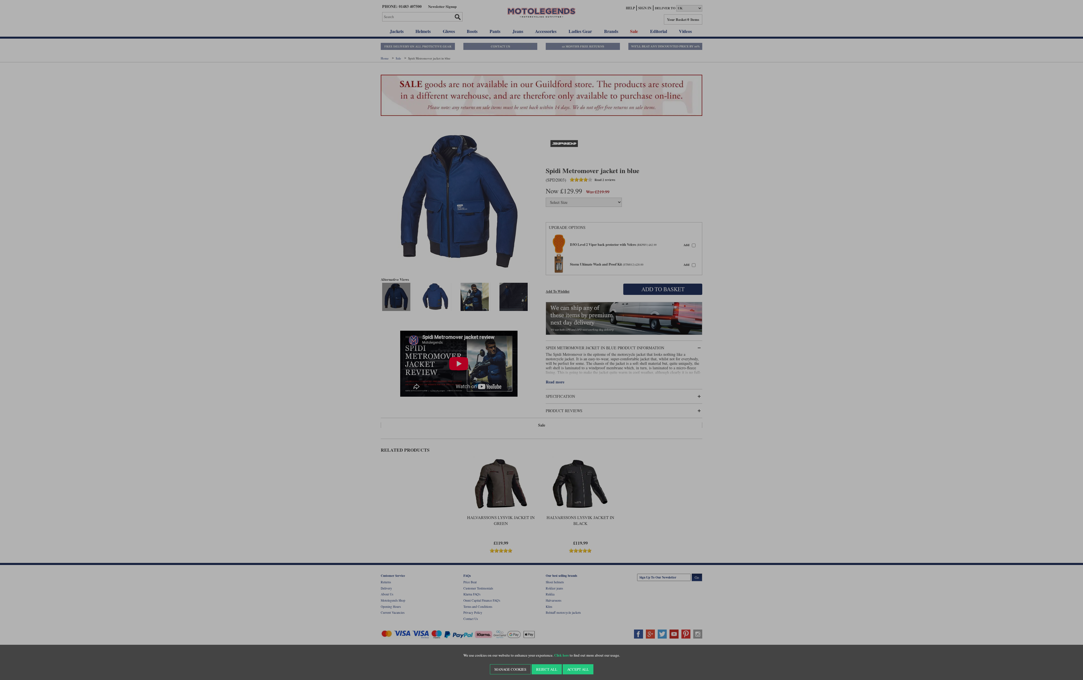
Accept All (578, 669)
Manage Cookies (510, 669)
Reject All (546, 669)
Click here (561, 655)
